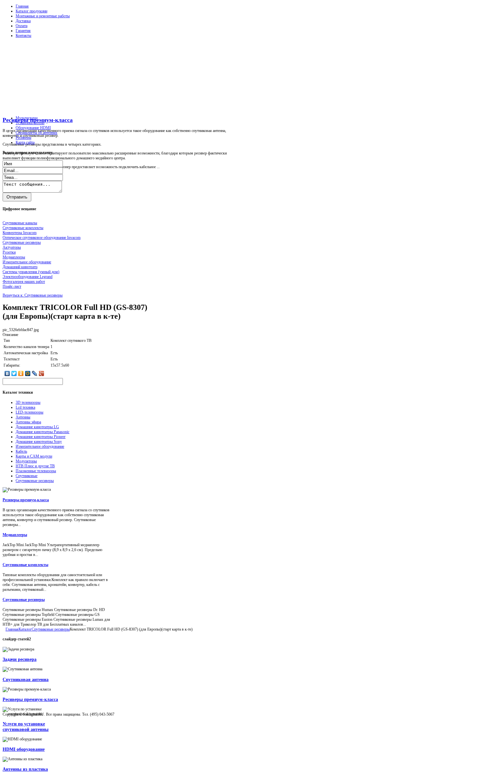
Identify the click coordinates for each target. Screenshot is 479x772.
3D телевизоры (28, 402)
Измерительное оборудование (40, 446)
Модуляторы (26, 461)
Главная (22, 6)
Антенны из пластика (25, 769)
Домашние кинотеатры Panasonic (42, 432)
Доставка (23, 21)
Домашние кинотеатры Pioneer (40, 436)
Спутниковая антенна (26, 679)
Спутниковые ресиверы (35, 480)
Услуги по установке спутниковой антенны (26, 726)
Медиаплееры (15, 534)
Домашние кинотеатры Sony (39, 441)
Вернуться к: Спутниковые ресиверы (33, 295)
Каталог (25, 629)
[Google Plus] (41, 373)
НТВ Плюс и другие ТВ (35, 466)
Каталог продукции (31, 11)
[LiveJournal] (34, 373)
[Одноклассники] (21, 373)
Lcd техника (25, 407)
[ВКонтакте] (7, 373)
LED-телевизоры (29, 412)
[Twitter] (14, 373)
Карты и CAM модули (34, 456)
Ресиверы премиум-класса (38, 120)
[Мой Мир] (27, 373)
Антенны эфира (28, 422)
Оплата (21, 25)
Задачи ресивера (19, 659)
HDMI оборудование (24, 749)
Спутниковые (26, 475)
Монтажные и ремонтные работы (43, 16)
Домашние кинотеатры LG (37, 427)
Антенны (23, 417)
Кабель (21, 451)
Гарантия (23, 30)
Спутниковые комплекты (25, 564)
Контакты (23, 35)
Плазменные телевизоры (36, 471)
